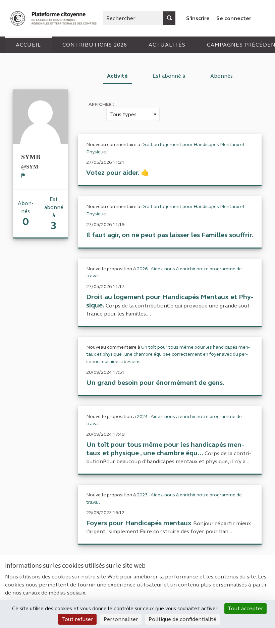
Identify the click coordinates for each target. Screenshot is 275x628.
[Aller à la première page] (54, 18)
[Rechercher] (169, 18)
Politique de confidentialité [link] (182, 619)
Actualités (167, 45)
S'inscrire (198, 18)
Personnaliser (121, 619)
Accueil (28, 45)
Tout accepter (245, 608)
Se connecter (233, 18)
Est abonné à (169, 76)
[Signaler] (23, 175)
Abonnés (221, 76)
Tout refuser (77, 619)
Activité (117, 76)
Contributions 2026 (94, 45)
